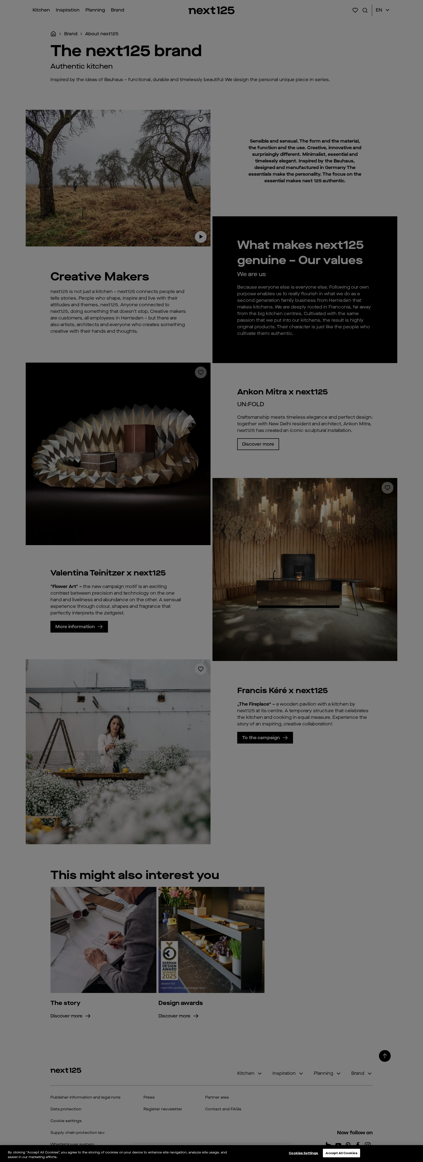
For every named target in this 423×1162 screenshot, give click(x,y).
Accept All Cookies (341, 1153)
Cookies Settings (303, 1153)
